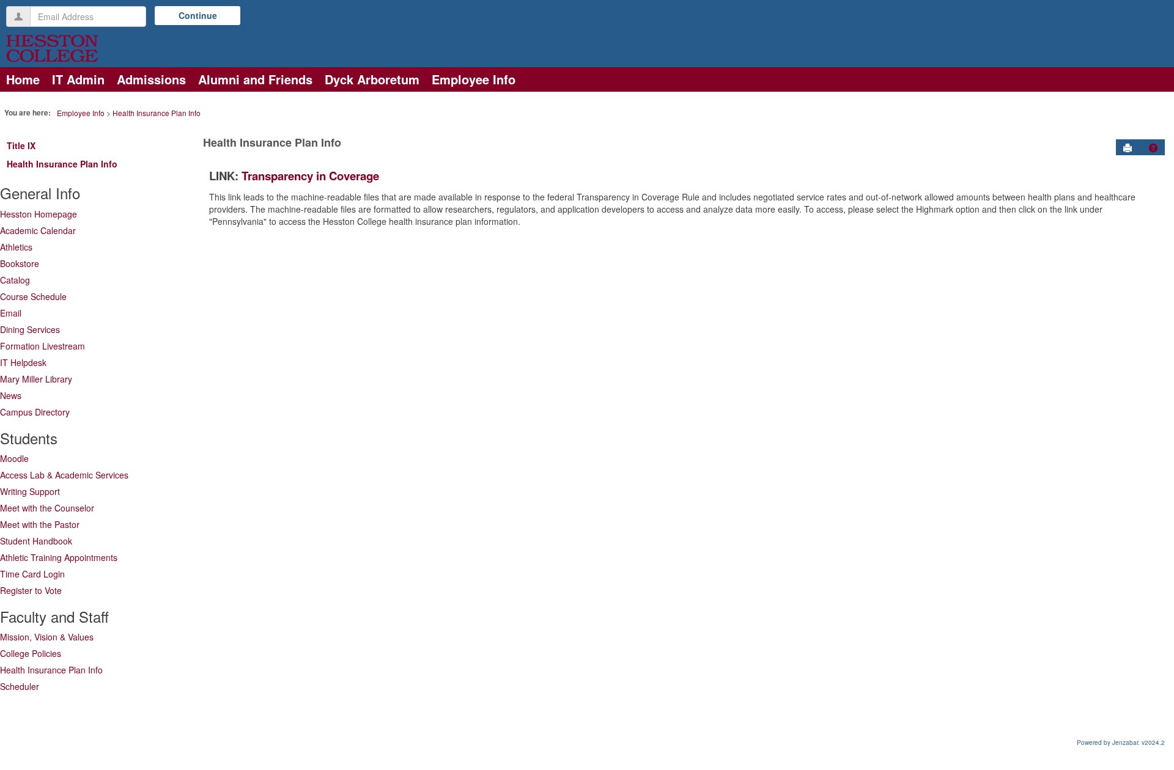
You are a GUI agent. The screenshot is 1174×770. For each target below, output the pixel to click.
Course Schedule (33, 296)
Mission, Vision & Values (47, 637)
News (10, 395)
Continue (198, 15)
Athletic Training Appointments (58, 557)
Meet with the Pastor (39, 524)
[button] (1153, 148)
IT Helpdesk (23, 362)
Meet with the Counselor (47, 508)
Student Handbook (36, 541)
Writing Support (30, 491)
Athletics (16, 247)
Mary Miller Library (36, 379)
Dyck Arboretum (372, 79)
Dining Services (30, 329)
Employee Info (473, 79)
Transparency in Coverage (310, 175)
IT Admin (78, 79)
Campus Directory (35, 412)
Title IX (21, 145)
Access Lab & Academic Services (64, 475)
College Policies (30, 653)
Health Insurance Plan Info (157, 113)
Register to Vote (31, 590)
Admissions (151, 79)
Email (10, 313)
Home (23, 79)
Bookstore (19, 263)
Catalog (15, 280)
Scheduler (19, 686)
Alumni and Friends (255, 79)
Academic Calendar (38, 230)
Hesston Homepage (38, 214)
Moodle (14, 458)
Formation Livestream (42, 346)
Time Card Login (32, 574)
